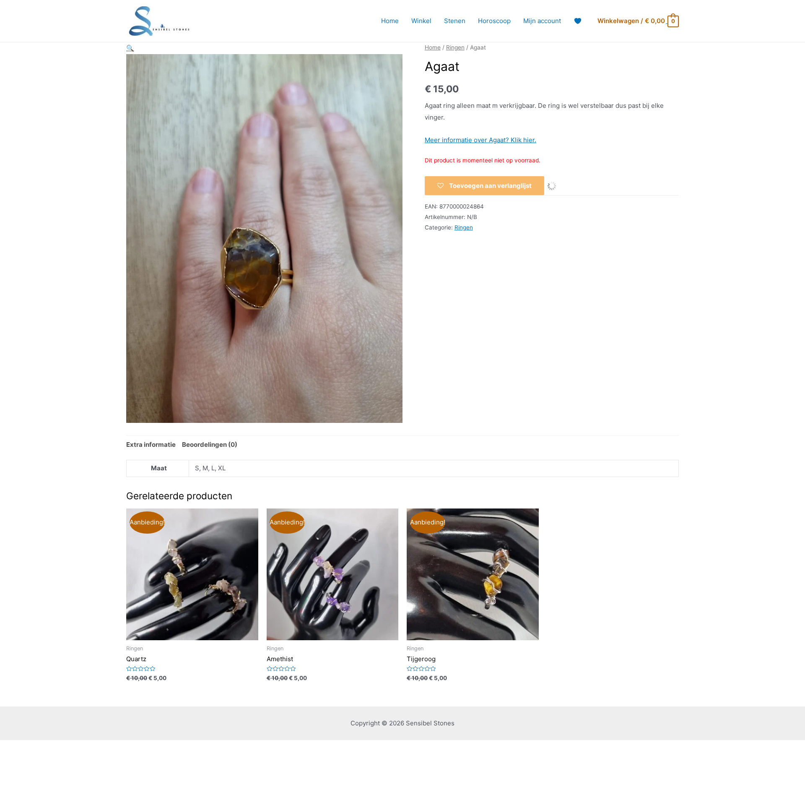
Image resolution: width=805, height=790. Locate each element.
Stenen (454, 21)
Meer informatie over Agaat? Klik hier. (480, 140)
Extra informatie (151, 444)
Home (390, 21)
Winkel (421, 21)
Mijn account (542, 21)
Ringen (455, 47)
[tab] (151, 445)
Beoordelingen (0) (209, 444)
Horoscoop (494, 21)
